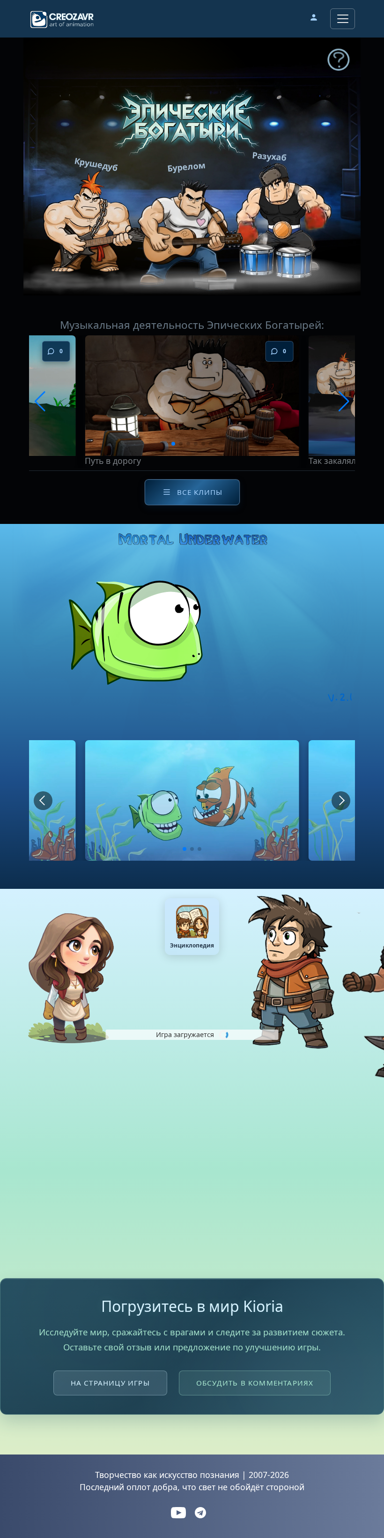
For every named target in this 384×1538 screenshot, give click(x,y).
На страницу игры (110, 1382)
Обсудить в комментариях (255, 1382)
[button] (313, 18)
